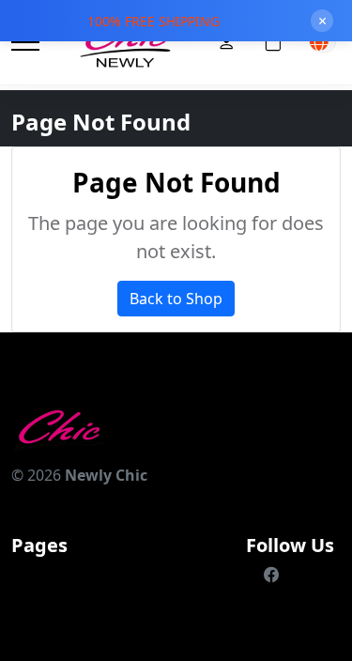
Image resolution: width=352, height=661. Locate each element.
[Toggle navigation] (25, 42)
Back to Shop (176, 298)
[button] (322, 42)
